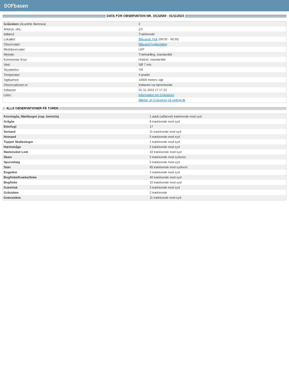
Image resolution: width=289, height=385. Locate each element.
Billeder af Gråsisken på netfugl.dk (162, 100)
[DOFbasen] (23, 8)
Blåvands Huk (148, 39)
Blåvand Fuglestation (153, 44)
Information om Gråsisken (156, 95)
